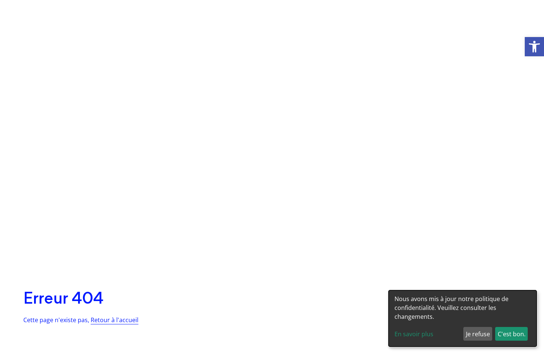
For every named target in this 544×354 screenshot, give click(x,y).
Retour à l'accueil (114, 320)
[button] (534, 46)
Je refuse (478, 334)
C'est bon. (511, 334)
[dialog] (463, 318)
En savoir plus (413, 334)
